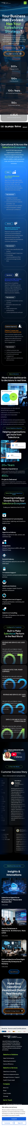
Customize (7, 1123)
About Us (5, 1087)
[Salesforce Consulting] (4, 609)
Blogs (4, 1090)
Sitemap (5, 1096)
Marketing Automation (9, 1061)
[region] (14, 1115)
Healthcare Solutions (9, 586)
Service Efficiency (8, 1064)
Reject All (20, 1123)
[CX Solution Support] (4, 569)
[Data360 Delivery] (4, 555)
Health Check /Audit (9, 1080)
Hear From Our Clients (12, 53)
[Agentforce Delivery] (4, 528)
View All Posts (14, 972)
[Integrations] (4, 542)
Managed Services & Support (12, 599)
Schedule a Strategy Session (12, 47)
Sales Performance (8, 1058)
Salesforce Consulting (9, 613)
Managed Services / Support (11, 1077)
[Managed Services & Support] (4, 595)
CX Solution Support (9, 572)
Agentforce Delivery (9, 532)
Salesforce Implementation (11, 1074)
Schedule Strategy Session (12, 1011)
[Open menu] (25, 3)
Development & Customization (12, 519)
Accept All (14, 1118)
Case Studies (7, 1093)
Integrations (6, 546)
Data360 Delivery (8, 559)
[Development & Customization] (4, 515)
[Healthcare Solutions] (4, 582)
